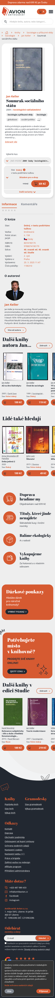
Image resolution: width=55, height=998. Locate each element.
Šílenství (30, 459)
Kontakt (8, 828)
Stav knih (9, 808)
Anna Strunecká (9, 456)
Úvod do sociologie (35, 385)
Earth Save (12, 393)
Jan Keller (26, 35)
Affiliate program (13, 866)
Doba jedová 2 (8, 461)
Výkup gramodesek (34, 808)
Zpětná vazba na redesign (17, 862)
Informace (9, 204)
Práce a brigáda (12, 858)
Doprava (9, 833)
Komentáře (29, 204)
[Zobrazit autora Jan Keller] (14, 291)
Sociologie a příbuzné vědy (40, 32)
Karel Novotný (8, 728)
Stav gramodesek (33, 804)
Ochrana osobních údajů (17, 845)
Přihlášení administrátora (17, 870)
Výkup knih (10, 812)
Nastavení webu (15, 854)
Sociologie (10, 35)
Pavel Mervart (13, 739)
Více (9, 991)
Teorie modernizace (35, 731)
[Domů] (7, 32)
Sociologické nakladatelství (27, 109)
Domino (35, 464)
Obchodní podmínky (15, 837)
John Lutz (30, 456)
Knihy (17, 32)
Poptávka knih (11, 804)
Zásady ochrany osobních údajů (37, 949)
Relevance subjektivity (12, 733)
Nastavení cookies (13, 849)
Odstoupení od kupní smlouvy (19, 841)
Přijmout (43, 991)
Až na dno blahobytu (11, 385)
